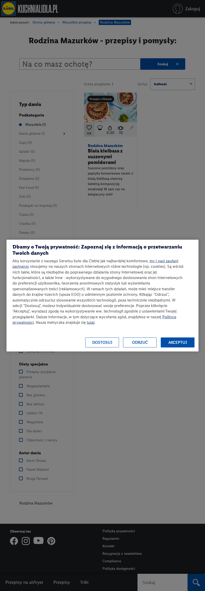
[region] (102, 296)
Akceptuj (177, 342)
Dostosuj (102, 342)
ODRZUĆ (140, 342)
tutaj (90, 322)
